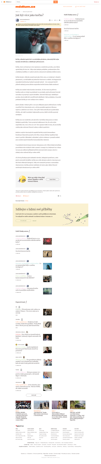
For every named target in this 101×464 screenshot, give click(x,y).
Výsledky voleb (18, 434)
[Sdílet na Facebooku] (58, 196)
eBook (52, 20)
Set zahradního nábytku (62, 444)
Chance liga (41, 430)
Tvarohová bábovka (55, 435)
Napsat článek (52, 179)
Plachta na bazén (37, 444)
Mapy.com (37, 442)
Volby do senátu (19, 437)
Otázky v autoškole (78, 437)
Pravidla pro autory (66, 453)
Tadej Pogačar (30, 435)
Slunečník (49, 444)
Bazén (31, 444)
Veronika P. (19, 382)
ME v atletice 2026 (43, 435)
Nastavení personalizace (50, 455)
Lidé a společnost (21, 322)
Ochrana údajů (57, 453)
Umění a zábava (69, 19)
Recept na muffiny (55, 432)
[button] (38, 41)
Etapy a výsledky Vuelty (32, 432)
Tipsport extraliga (42, 434)
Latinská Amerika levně (67, 437)
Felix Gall (29, 437)
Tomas (17, 369)
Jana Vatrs (19, 357)
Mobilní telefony (32, 446)
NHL (40, 439)
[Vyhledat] (55, 2)
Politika (18, 334)
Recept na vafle (54, 437)
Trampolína (44, 444)
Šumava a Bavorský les (67, 434)
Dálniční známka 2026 (79, 432)
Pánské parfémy (78, 446)
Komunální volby (19, 439)
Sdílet (57, 20)
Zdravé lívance (54, 434)
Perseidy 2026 (51, 442)
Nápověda (45, 453)
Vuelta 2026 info (30, 430)
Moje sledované (67, 6)
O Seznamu (29, 453)
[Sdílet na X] (60, 196)
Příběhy (18, 309)
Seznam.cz (96, 1)
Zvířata (26, 200)
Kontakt (51, 453)
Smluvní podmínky (37, 453)
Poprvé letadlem (66, 432)
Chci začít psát (81, 6)
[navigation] (2, 2)
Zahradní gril (70, 444)
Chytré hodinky (71, 446)
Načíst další (33, 395)
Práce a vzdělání (21, 276)
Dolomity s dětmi (66, 439)
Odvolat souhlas (75, 453)
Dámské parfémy (47, 446)
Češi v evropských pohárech (67, 442)
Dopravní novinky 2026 (79, 434)
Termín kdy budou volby (20, 435)
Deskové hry (59, 446)
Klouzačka (54, 444)
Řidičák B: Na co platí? (79, 435)
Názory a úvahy (20, 347)
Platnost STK (77, 439)
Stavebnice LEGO (39, 446)
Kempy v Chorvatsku (67, 430)
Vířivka (75, 444)
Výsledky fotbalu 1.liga (43, 432)
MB (16, 306)
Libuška (18, 319)
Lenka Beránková (25, 19)
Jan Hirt (29, 434)
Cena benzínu (58, 442)
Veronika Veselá (20, 332)
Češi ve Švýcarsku (66, 435)
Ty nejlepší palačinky (55, 430)
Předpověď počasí (44, 442)
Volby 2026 (18, 430)
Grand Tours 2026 (30, 439)
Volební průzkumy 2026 (20, 432)
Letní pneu (54, 446)
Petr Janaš (21, 344)
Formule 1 (41, 437)
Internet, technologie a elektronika (71, 36)
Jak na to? (34, 220)
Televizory (65, 446)
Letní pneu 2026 (77, 430)
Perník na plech (54, 439)
